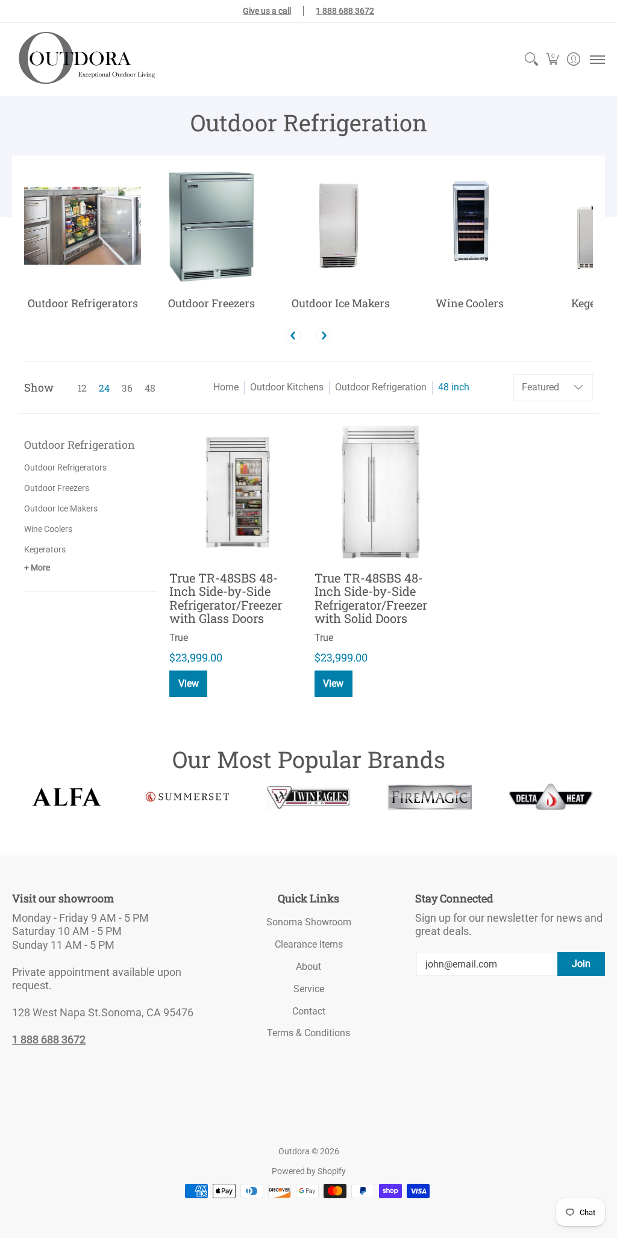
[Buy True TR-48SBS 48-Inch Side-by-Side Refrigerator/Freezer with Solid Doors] (381, 492)
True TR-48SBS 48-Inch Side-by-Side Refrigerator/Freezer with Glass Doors (225, 598)
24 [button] (104, 387)
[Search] (531, 59)
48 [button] (150, 387)
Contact (308, 1011)
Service (308, 989)
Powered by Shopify (309, 1171)
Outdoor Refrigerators (65, 467)
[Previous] (293, 335)
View (188, 683)
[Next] (323, 335)
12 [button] (82, 387)
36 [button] (127, 387)
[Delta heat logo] (550, 796)
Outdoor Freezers (56, 488)
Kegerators (45, 549)
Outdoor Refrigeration (381, 387)
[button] (552, 59)
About (308, 966)
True (178, 637)
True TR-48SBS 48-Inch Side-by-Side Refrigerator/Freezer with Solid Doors (371, 598)
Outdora (294, 1151)
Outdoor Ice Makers (61, 508)
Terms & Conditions (308, 1033)
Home (226, 387)
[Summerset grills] (187, 797)
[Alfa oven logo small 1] (66, 796)
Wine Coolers (48, 529)
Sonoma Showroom (308, 922)
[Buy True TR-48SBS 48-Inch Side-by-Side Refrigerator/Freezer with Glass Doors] (235, 492)
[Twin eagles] (308, 797)
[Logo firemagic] (429, 797)
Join (581, 963)
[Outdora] (84, 59)
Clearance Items (309, 944)
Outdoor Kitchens (287, 387)
